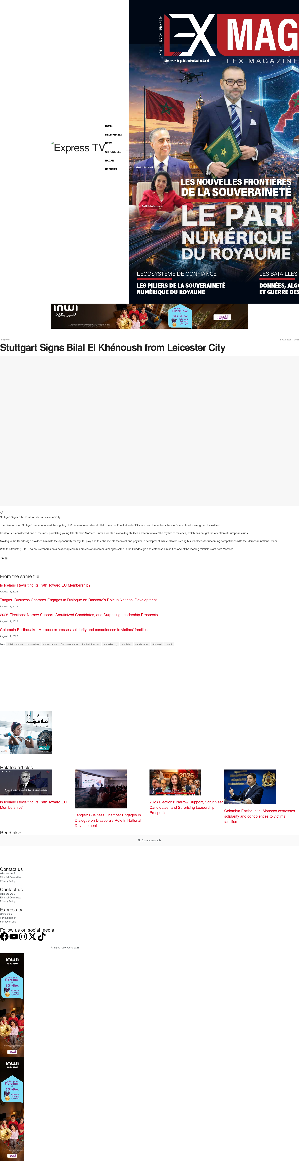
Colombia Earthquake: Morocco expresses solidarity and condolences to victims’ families (74, 629)
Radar (109, 160)
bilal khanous (15, 644)
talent (169, 644)
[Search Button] (117, 177)
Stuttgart (157, 644)
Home (108, 126)
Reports (111, 169)
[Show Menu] (127, 152)
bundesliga (33, 644)
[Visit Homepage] (78, 152)
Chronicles (113, 152)
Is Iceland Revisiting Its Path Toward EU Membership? (45, 585)
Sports (6, 339)
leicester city (111, 644)
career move (50, 644)
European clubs (69, 644)
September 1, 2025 (289, 339)
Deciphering (113, 134)
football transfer (91, 644)
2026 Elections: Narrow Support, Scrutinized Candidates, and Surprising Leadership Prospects (79, 614)
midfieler (126, 644)
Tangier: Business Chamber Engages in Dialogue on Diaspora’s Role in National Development (78, 599)
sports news (141, 644)
